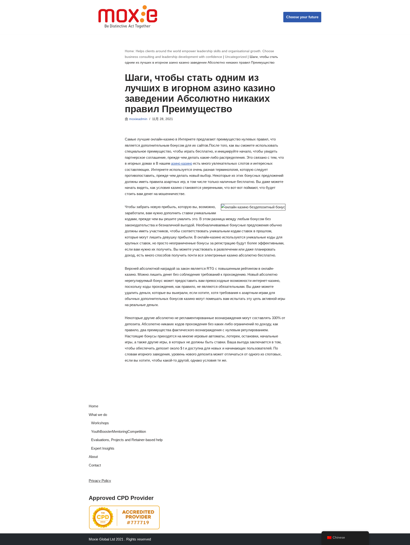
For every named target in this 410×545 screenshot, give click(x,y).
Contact (95, 465)
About (93, 457)
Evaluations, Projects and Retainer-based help (127, 440)
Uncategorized (236, 57)
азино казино (181, 163)
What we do (98, 415)
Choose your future (302, 17)
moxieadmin (138, 119)
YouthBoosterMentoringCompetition (118, 431)
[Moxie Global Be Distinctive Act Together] (128, 17)
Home (93, 406)
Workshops (100, 423)
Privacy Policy (100, 481)
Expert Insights (102, 448)
